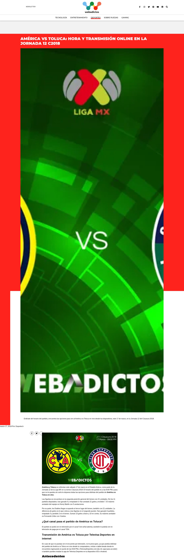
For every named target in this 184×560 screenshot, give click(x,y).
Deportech (20, 426)
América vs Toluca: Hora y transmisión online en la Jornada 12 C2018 (83, 41)
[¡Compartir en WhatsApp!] (41, 433)
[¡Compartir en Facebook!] (32, 433)
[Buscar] (166, 6)
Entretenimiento (78, 18)
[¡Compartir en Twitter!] (37, 433)
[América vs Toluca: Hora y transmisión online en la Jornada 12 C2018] (92, 230)
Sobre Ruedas (111, 18)
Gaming (125, 18)
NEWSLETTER (30, 6)
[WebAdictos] (92, 7)
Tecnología (61, 18)
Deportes (96, 18)
